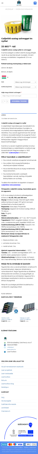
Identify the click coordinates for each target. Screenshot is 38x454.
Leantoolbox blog (7, 384)
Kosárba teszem (19, 101)
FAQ (2, 397)
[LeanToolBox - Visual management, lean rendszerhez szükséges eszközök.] (19, 3)
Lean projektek (6, 370)
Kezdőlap (9, 9)
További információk (9, 118)
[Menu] (2, 3)
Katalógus (4, 387)
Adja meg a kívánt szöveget (11, 92)
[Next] (37, 313)
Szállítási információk (8, 404)
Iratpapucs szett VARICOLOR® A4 (25, 318)
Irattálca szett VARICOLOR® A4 (6, 318)
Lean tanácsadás (7, 373)
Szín (2, 82)
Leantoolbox (5, 377)
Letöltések (5, 408)
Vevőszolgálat (6, 401)
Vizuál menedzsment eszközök (12, 367)
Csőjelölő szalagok (24, 9)
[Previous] (1, 313)
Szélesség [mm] (6, 86)
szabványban (14, 153)
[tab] (19, 115)
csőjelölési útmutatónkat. (11, 185)
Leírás (3, 115)
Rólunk (4, 380)
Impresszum (5, 411)
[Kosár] (35, 3)
